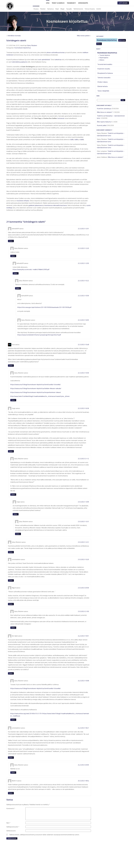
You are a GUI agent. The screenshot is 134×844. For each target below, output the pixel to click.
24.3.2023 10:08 (83, 680)
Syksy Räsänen (32, 45)
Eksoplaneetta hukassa (105, 73)
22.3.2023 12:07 (83, 228)
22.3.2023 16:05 (83, 320)
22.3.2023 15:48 (83, 344)
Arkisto (101, 60)
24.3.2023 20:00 (83, 765)
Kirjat (57, 9)
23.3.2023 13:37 (83, 521)
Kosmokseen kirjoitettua (107, 40)
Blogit (62, 9)
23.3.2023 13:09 (83, 502)
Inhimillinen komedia (14, 35)
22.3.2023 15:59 (83, 295)
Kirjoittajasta (103, 57)
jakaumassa (39, 205)
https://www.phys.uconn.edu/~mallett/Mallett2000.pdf (31, 269)
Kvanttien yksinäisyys (104, 108)
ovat (39, 59)
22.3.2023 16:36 (83, 408)
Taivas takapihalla (103, 91)
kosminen (20, 200)
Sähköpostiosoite (12, 827)
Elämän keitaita (102, 86)
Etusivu (36, 9)
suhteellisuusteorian (58, 52)
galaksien (32, 205)
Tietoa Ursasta (90, 9)
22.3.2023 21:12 (83, 458)
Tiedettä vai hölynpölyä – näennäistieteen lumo (110, 134)
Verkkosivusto (11, 830)
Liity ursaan (123, 3)
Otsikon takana (102, 82)
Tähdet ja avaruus (58, 3)
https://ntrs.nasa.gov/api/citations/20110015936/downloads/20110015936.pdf (44, 307)
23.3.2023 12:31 (83, 542)
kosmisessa (48, 205)
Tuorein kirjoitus (104, 55)
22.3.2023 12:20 (83, 248)
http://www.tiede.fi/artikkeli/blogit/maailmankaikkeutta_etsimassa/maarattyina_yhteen (40, 396)
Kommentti (10, 808)
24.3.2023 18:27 (83, 728)
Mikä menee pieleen (83, 35)
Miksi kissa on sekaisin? (104, 112)
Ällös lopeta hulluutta (104, 122)
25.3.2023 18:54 (83, 781)
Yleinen (99, 44)
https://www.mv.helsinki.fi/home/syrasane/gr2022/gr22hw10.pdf (39, 335)
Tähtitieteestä (78, 9)
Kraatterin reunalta (103, 69)
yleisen (48, 52)
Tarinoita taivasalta (103, 77)
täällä (72, 139)
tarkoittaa (58, 59)
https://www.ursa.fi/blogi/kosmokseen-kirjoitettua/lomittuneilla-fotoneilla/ (35, 384)
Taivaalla (69, 9)
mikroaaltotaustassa (60, 205)
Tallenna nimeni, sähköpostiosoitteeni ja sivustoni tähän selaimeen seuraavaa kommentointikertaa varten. (44, 834)
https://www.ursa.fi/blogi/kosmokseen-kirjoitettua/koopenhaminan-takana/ (35, 392)
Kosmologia (122, 40)
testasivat (60, 118)
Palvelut (43, 9)
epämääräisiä (45, 59)
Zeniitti (98, 9)
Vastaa (11, 241)
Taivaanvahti (71, 3)
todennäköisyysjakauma (19, 62)
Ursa (47, 3)
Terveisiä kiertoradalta (104, 64)
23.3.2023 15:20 (83, 559)
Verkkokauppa (83, 3)
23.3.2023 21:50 (83, 611)
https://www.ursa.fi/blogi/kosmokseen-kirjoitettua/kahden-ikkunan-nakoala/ (35, 388)
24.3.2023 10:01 (83, 636)
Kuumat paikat (102, 125)
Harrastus (50, 9)
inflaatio (26, 200)
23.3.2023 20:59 (83, 588)
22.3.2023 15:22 (83, 280)
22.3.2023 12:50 (83, 263)
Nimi (8, 823)
